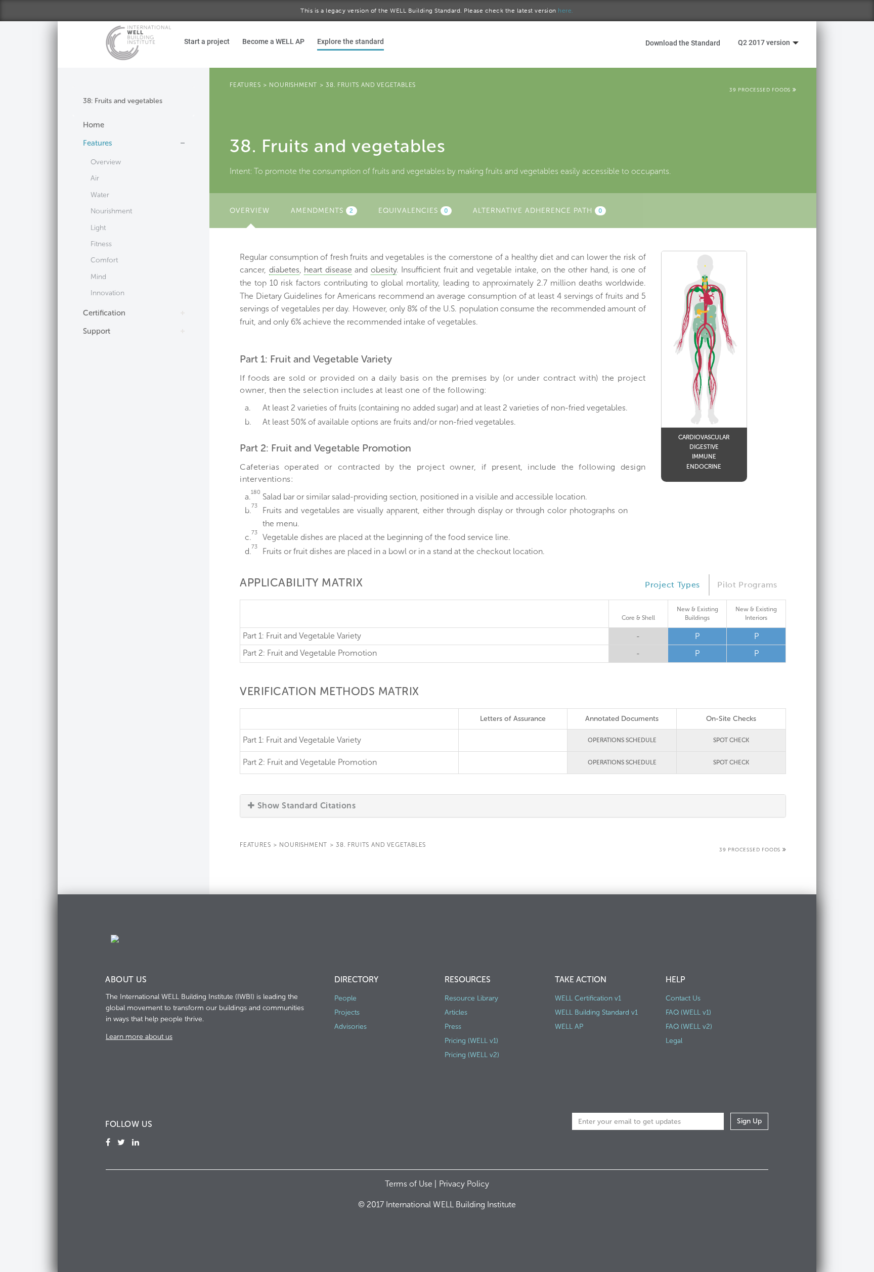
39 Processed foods (761, 90)
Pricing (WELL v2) (472, 1055)
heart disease (328, 270)
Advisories (350, 1026)
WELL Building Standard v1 (596, 1012)
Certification (104, 312)
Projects (347, 1012)
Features (97, 143)
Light (98, 227)
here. (566, 10)
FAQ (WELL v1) (688, 1012)
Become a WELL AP (273, 41)
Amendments (322, 210)
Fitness (101, 244)
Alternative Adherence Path (537, 210)
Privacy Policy (464, 1184)
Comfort (104, 260)
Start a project (207, 41)
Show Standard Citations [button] (306, 805)
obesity (384, 270)
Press (453, 1026)
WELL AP (569, 1026)
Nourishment (111, 211)
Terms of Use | (412, 1184)
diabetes (284, 270)
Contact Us (683, 998)
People (345, 998)
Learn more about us (139, 1036)
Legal (674, 1040)
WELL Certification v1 (588, 998)
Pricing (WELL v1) (471, 1040)
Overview (106, 162)
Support (96, 331)
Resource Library (471, 998)
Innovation (107, 293)
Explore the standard (350, 41)
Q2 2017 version (764, 42)
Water (100, 195)
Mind (98, 276)
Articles (456, 1012)
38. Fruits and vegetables (371, 84)
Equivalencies (413, 210)
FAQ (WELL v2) (689, 1026)
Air (95, 178)
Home (93, 124)
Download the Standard (682, 43)
